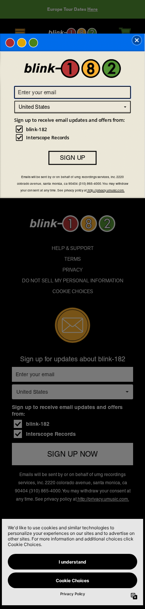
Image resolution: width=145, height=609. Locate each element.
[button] (136, 40)
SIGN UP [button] (72, 157)
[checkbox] (73, 129)
